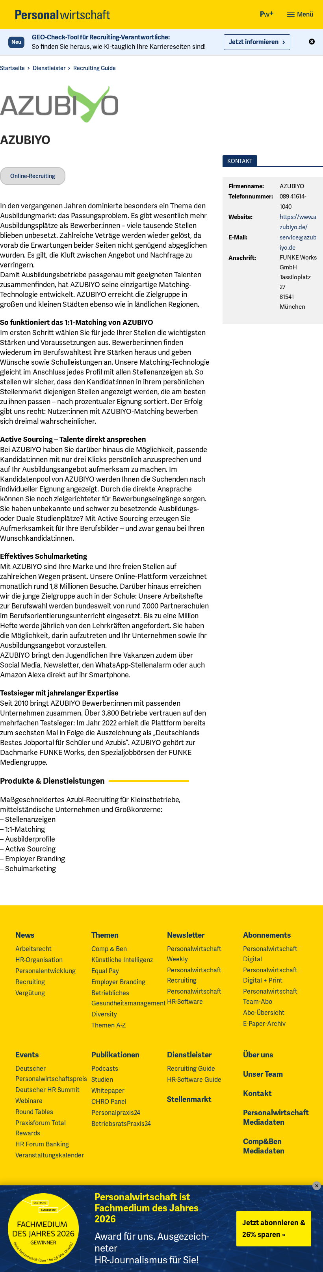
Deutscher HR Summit (47, 1090)
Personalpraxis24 (115, 1113)
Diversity (104, 1014)
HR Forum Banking (42, 1144)
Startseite (12, 68)
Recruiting (30, 982)
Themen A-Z (108, 1025)
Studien (102, 1079)
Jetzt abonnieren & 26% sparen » (273, 1228)
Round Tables (34, 1112)
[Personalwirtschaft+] (267, 15)
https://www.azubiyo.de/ (298, 222)
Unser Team (263, 1074)
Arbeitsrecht (33, 949)
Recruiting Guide (94, 68)
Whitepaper (107, 1091)
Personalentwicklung (45, 971)
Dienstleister (49, 68)
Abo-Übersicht (263, 1013)
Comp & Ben (109, 949)
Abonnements (267, 935)
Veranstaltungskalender (49, 1155)
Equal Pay (105, 971)
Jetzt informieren (253, 42)
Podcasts (104, 1068)
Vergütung (30, 993)
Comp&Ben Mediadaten (263, 1146)
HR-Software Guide (194, 1079)
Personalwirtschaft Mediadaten (276, 1117)
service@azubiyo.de (298, 243)
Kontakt (257, 1093)
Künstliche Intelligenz (122, 960)
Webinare (29, 1101)
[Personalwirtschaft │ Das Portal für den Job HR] (62, 14)
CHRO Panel (108, 1102)
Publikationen (115, 1055)
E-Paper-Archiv (264, 1024)
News (25, 935)
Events (27, 1055)
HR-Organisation (39, 960)
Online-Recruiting (32, 176)
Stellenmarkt (189, 1099)
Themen (105, 935)
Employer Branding (118, 982)
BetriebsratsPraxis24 (121, 1124)
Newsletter (185, 935)
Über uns (258, 1055)
